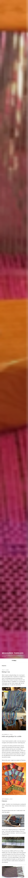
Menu (14, 660)
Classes (4, 801)
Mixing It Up (6, 672)
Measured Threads (13, 653)
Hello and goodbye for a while (11, 736)
